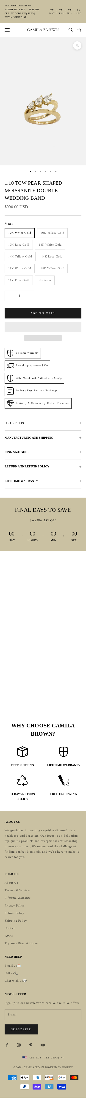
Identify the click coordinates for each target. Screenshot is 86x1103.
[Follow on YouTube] (42, 1045)
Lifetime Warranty (18, 898)
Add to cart (43, 313)
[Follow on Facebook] (7, 1045)
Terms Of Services (18, 890)
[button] (43, 327)
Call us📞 (11, 973)
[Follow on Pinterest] (30, 1045)
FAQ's (9, 936)
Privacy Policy (15, 906)
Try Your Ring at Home (21, 943)
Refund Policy (14, 913)
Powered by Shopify (59, 1067)
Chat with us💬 (16, 981)
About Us (11, 883)
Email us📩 (13, 966)
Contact (10, 928)
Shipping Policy (16, 921)
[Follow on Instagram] (19, 1045)
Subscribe (21, 1029)
